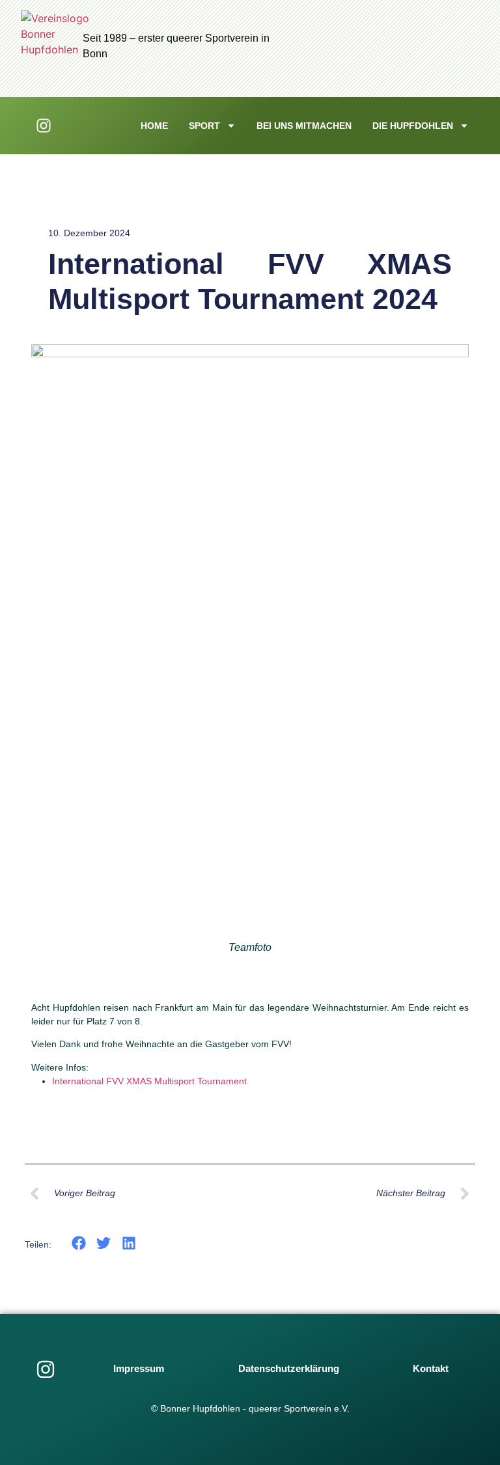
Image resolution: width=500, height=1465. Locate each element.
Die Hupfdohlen (412, 125)
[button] (78, 1243)
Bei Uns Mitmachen (304, 125)
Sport (204, 125)
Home (154, 125)
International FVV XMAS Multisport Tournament (149, 1081)
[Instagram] (45, 1369)
